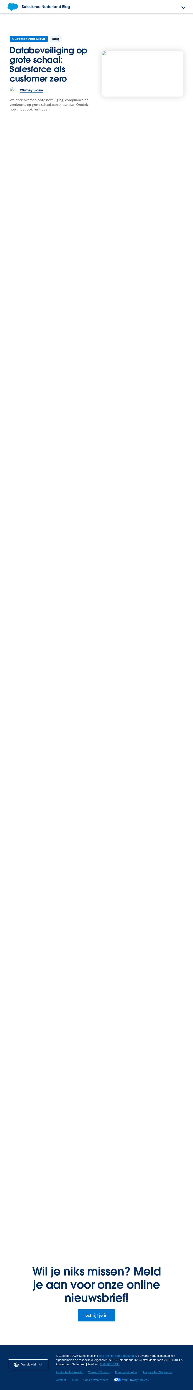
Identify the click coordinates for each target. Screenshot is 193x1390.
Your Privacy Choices (135, 1380)
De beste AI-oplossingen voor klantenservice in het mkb (48, 1015)
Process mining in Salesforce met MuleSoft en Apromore (46, 1221)
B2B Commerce (115, 1174)
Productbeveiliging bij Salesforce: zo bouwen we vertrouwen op (96, 902)
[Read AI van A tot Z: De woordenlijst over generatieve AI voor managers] (49, 528)
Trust (75, 1380)
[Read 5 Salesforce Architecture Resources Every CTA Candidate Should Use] (96, 332)
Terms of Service (98, 1372)
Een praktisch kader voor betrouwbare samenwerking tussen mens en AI (158, 373)
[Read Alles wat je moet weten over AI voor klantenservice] (144, 528)
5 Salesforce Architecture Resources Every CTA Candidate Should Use (95, 370)
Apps (12, 1174)
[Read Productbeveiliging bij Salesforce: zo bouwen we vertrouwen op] (96, 864)
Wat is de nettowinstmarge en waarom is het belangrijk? (141, 1015)
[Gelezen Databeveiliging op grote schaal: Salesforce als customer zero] (142, 74)
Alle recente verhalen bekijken (154, 974)
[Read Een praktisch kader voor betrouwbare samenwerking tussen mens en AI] (160, 332)
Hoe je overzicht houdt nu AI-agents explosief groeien (47, 1188)
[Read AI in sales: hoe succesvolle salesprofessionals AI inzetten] (65, 197)
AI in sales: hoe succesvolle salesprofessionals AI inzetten (64, 248)
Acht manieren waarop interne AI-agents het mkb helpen (128, 773)
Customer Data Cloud (28, 39)
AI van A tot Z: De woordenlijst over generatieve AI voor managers (41, 566)
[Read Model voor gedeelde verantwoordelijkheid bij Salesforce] (33, 864)
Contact (61, 1380)
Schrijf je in (96, 1315)
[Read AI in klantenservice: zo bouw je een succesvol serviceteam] (160, 216)
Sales (12, 1001)
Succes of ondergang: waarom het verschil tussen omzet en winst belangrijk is (140, 1048)
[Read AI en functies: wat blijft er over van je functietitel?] (33, 332)
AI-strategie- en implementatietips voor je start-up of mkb (44, 1134)
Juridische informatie (69, 1372)
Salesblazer (112, 1001)
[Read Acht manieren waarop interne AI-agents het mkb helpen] (128, 722)
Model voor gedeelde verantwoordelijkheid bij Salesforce (30, 902)
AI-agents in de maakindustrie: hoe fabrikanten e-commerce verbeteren (134, 1221)
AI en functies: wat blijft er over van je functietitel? (31, 367)
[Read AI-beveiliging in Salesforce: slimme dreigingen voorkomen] (33, 740)
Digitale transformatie (120, 1087)
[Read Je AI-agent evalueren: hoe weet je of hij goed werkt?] (160, 864)
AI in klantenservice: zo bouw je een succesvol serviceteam (157, 254)
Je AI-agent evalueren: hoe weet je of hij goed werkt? (157, 902)
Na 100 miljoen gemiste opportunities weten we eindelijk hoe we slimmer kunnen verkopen (49, 1048)
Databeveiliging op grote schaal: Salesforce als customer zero (48, 64)
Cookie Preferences (95, 1380)
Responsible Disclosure (157, 1372)
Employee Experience (152, 239)
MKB (11, 1087)
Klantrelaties (81, 763)
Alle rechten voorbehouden (116, 1355)
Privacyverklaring (126, 1372)
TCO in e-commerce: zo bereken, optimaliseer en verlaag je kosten (142, 1188)
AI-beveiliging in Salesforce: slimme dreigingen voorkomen (29, 778)
